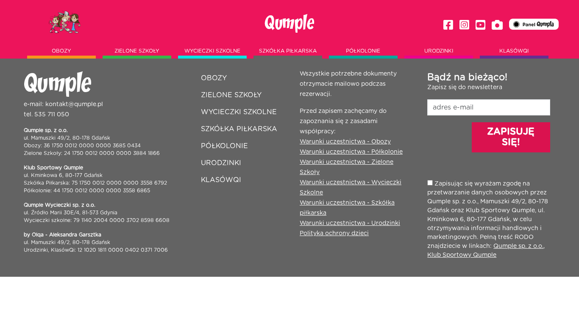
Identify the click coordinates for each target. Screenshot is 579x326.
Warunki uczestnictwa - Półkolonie (351, 152)
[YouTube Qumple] (480, 25)
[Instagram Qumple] (464, 25)
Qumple (289, 23)
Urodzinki (438, 50)
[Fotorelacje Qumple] (497, 25)
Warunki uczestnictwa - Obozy (345, 142)
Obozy (61, 50)
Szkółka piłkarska (288, 50)
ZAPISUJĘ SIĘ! (510, 137)
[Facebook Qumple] (448, 25)
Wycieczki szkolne (212, 50)
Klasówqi (514, 50)
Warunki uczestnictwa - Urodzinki (350, 223)
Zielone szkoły (136, 50)
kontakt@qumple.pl (74, 104)
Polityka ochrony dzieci (334, 233)
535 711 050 (51, 115)
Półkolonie (363, 50)
